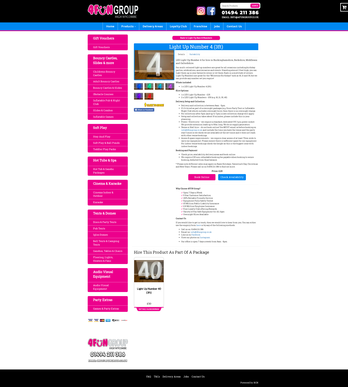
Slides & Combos (103, 110)
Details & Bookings (149, 309)
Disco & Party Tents (104, 222)
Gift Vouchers (101, 47)
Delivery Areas (153, 26)
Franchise (200, 26)
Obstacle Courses (103, 94)
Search (255, 5)
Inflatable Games (103, 116)
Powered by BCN (249, 382)
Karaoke (98, 202)
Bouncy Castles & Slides (107, 87)
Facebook (195, 234)
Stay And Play (101, 136)
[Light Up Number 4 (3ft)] (154, 64)
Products (127, 26)
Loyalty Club (178, 26)
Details (181, 54)
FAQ (148, 376)
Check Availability (232, 177)
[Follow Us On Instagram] (201, 10)
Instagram (205, 237)
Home (110, 26)
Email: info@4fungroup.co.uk (240, 17)
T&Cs (157, 376)
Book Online (201, 177)
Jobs (217, 26)
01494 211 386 (240, 12)
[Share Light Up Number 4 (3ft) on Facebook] (154, 110)
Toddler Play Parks (104, 149)
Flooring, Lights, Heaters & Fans (103, 259)
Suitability (194, 54)
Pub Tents (99, 228)
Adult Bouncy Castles (106, 81)
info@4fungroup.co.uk (191, 130)
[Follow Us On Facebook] (211, 10)
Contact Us (234, 26)
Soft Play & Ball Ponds (106, 142)
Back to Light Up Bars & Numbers (196, 38)
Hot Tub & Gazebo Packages (103, 170)
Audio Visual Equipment (101, 287)
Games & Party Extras (106, 308)
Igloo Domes (100, 234)
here (198, 225)
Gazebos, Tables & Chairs (107, 251)
